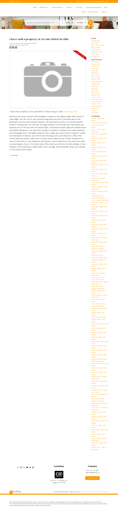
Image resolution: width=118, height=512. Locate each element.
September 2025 (96, 82)
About (104, 12)
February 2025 (96, 95)
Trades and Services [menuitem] (94, 7)
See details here (70, 112)
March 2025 (95, 93)
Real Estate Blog (96, 52)
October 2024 (95, 104)
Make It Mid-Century (89, 12)
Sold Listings (95, 56)
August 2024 (95, 108)
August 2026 (95, 64)
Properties (43, 7)
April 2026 (94, 73)
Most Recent (95, 62)
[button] (18, 467)
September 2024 (96, 106)
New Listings (95, 47)
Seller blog (94, 54)
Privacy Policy (83, 491)
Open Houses (95, 49)
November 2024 (96, 101)
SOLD (92, 18)
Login (18, 1)
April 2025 (94, 90)
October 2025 (95, 79)
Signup (11, 1)
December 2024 (96, 99)
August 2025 (95, 84)
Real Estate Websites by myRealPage (98, 491)
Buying (68, 7)
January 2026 (95, 77)
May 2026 (94, 71)
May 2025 (94, 88)
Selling (79, 7)
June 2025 (94, 86)
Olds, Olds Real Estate (21, 45)
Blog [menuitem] (105, 7)
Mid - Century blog (97, 45)
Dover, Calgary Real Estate (100, 200)
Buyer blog (94, 43)
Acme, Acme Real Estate (99, 123)
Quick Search (57, 7)
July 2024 (94, 110)
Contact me (92, 478)
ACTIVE (85, 18)
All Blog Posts (95, 40)
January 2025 (95, 97)
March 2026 (95, 75)
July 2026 (94, 66)
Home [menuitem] (35, 7)
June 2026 (94, 68)
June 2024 (94, 112)
